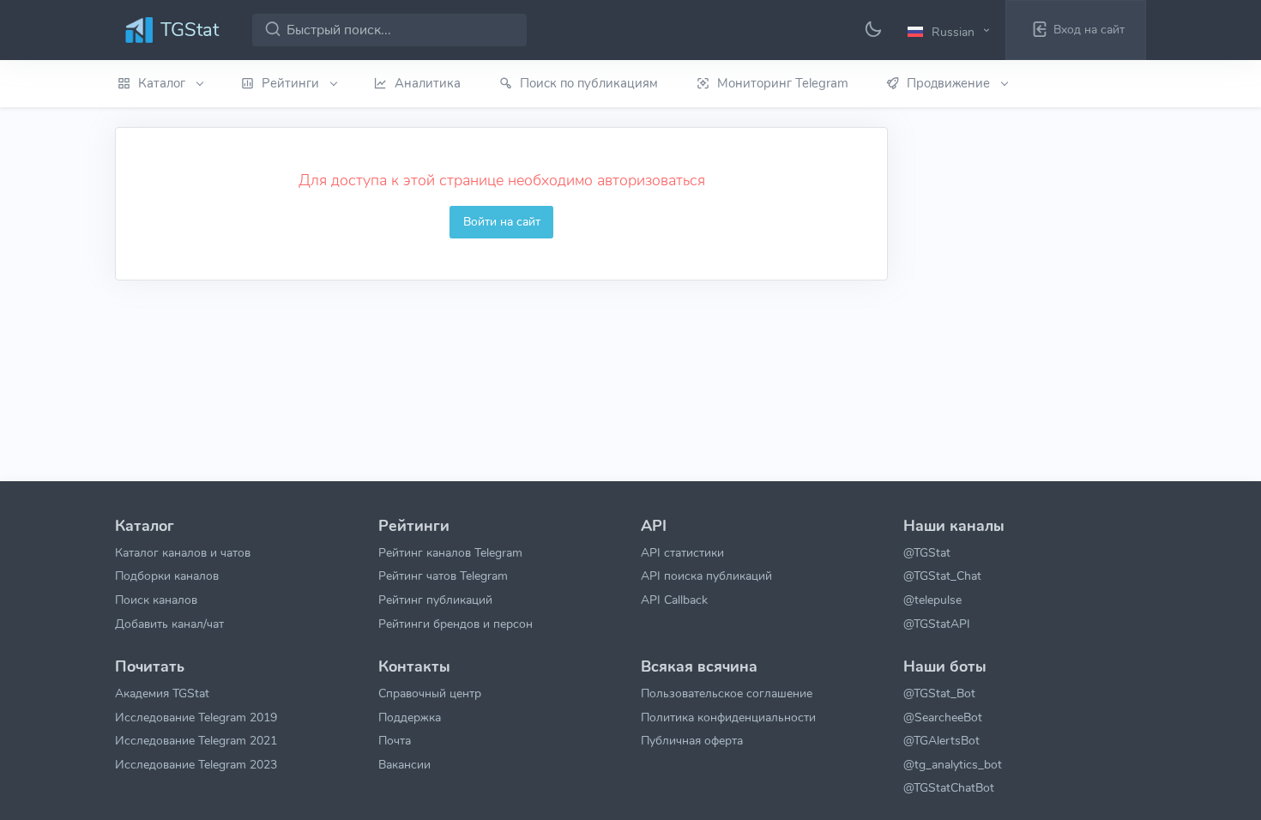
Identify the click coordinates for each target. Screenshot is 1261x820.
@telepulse (932, 599)
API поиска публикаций (706, 575)
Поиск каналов (156, 599)
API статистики (682, 552)
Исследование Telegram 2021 (196, 740)
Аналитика (428, 83)
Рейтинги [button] (292, 83)
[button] (951, 31)
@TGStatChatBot (948, 787)
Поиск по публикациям (589, 83)
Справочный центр (429, 693)
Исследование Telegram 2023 (196, 764)
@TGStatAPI (936, 623)
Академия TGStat (162, 693)
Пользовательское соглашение (726, 693)
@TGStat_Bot (939, 693)
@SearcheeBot (942, 717)
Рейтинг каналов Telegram (450, 552)
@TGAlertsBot (941, 740)
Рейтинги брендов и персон (455, 623)
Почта (394, 740)
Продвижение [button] (950, 83)
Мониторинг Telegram (782, 83)
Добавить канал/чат (169, 623)
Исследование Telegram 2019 (196, 717)
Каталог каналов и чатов (182, 552)
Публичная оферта (692, 740)
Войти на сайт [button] (501, 221)
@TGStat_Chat (942, 575)
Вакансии (404, 764)
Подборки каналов (167, 575)
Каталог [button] (163, 83)
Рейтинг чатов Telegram (443, 575)
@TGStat (926, 552)
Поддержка (409, 717)
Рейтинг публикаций (435, 599)
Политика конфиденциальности (728, 717)
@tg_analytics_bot (952, 764)
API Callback (674, 599)
